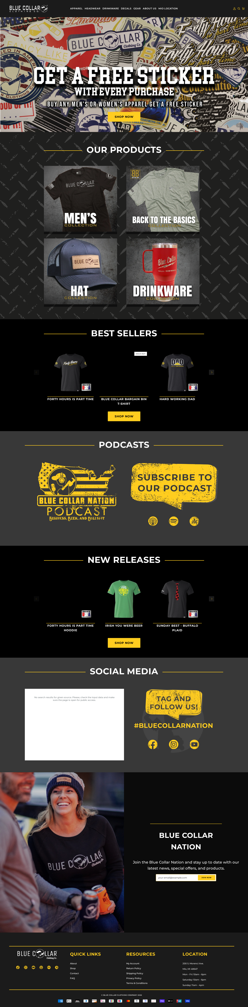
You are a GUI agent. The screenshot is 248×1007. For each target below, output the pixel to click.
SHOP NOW (124, 117)
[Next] (211, 372)
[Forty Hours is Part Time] (70, 372)
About (73, 963)
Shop (73, 968)
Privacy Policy (133, 978)
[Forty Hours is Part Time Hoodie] (70, 599)
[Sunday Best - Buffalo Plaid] (177, 599)
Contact (74, 973)
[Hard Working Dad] (177, 372)
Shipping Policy (134, 973)
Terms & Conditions (137, 983)
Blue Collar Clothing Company (120, 995)
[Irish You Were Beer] (124, 599)
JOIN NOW (207, 878)
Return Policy (133, 968)
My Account (132, 963)
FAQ (72, 978)
